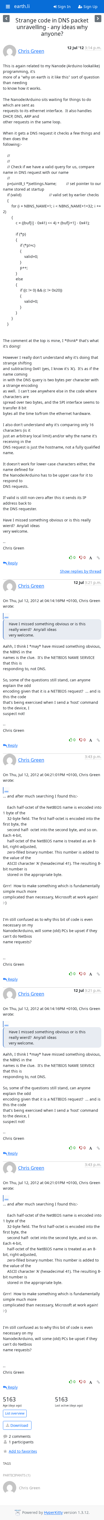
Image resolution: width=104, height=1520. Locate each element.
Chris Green (31, 51)
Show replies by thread (80, 571)
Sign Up (90, 6)
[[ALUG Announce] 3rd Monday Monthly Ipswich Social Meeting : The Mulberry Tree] (6, 18)
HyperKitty (53, 1512)
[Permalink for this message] (98, 557)
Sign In (64, 6)
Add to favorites (23, 1451)
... (7, 616)
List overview (15, 1413)
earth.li (22, 6)
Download (18, 1425)
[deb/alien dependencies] (98, 18)
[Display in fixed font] (90, 558)
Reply (12, 562)
